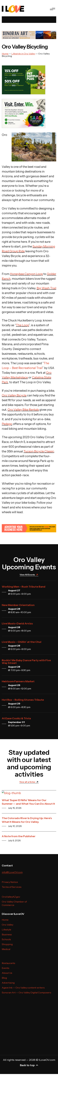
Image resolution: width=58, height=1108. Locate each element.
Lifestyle (6, 929)
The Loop (22, 325)
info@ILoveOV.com (12, 872)
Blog (4, 977)
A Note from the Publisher (18, 836)
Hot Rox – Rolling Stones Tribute (23, 699)
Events (5, 967)
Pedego (7, 424)
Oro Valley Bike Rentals (23, 409)
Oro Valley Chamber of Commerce (14, 903)
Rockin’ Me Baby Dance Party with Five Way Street (26, 662)
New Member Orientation (18, 605)
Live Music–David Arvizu (17, 623)
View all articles (27, 782)
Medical (6, 949)
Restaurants (8, 963)
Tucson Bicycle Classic (38, 451)
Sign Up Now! (10, 1035)
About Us (7, 972)
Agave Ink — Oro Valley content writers (23, 987)
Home (5, 919)
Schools (6, 939)
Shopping (7, 944)
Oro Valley (7, 924)
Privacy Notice (10, 882)
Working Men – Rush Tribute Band (23, 586)
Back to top (27, 1065)
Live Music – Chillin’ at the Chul (21, 642)
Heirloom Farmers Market (18, 681)
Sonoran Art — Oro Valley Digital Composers (26, 992)
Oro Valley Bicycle (14, 395)
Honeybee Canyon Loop (26, 274)
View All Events (27, 574)
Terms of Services (11, 886)
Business (7, 934)
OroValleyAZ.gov (11, 896)
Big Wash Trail (46, 288)
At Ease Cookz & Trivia (16, 718)
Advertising (8, 982)
